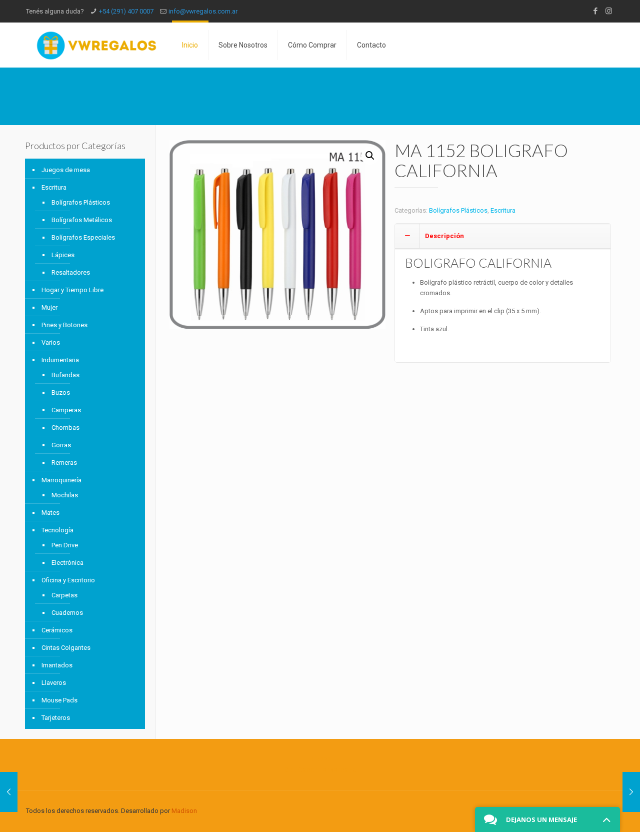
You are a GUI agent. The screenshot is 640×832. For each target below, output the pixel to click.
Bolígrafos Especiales (83, 237)
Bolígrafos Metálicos (82, 220)
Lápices (63, 255)
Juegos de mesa (66, 170)
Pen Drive (65, 545)
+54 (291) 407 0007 (126, 11)
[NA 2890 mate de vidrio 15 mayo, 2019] (631, 792)
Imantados (57, 665)
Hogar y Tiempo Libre (73, 290)
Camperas (66, 410)
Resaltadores (71, 272)
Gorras (61, 445)
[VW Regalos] (96, 45)
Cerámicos (57, 630)
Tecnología (58, 530)
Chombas (66, 427)
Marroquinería (62, 480)
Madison (184, 810)
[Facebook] (595, 11)
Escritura (503, 210)
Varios (51, 342)
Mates (51, 512)
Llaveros (54, 682)
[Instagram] (609, 11)
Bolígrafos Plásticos (458, 210)
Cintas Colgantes (66, 647)
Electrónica (68, 562)
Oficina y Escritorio (68, 580)
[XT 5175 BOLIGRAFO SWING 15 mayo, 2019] (9, 792)
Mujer (50, 307)
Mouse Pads (60, 700)
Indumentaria (60, 360)
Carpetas (65, 595)
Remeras (64, 462)
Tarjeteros (56, 717)
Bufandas (66, 375)
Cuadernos (67, 612)
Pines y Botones (65, 325)
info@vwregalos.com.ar (203, 11)
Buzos (61, 392)
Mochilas (65, 495)
